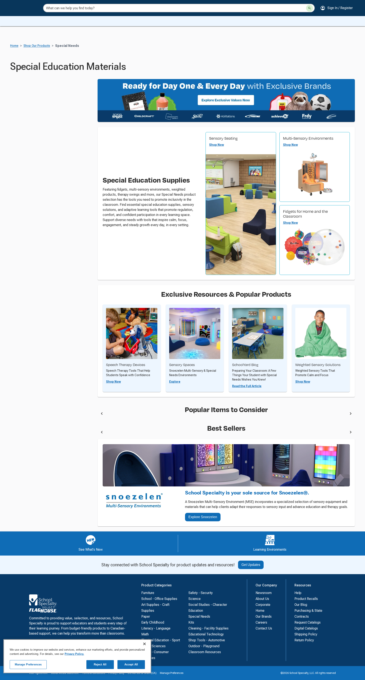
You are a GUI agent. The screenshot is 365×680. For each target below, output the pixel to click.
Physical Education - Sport (160, 640)
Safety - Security (200, 593)
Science (194, 599)
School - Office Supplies (159, 599)
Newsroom (264, 593)
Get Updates (250, 565)
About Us (262, 599)
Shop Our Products (36, 46)
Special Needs (199, 616)
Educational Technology (206, 634)
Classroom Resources (204, 652)
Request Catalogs (307, 622)
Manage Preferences (171, 673)
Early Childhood (152, 622)
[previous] (102, 414)
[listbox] (226, 414)
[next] (350, 414)
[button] (336, 8)
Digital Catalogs (306, 628)
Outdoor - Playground (203, 646)
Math (145, 634)
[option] (134, 414)
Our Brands (264, 616)
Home (14, 46)
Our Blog (300, 605)
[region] (77, 656)
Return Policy (304, 640)
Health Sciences (153, 646)
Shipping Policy (305, 634)
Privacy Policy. (74, 653)
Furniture (147, 593)
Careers (261, 622)
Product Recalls (306, 599)
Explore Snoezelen (202, 517)
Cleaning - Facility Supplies (208, 628)
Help (297, 593)
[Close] (144, 644)
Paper (145, 616)
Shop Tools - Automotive (206, 640)
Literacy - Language (155, 628)
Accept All (131, 664)
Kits (191, 622)
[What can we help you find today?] (309, 8)
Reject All (100, 664)
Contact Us (264, 628)
